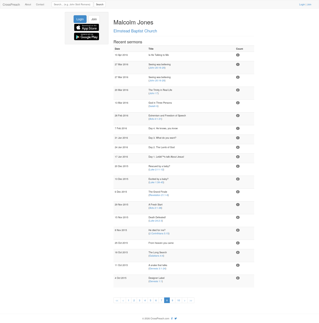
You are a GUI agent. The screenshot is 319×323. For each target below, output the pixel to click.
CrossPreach (11, 4)
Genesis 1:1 (155, 281)
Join (309, 4)
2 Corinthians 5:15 (159, 233)
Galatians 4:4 (156, 255)
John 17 (153, 93)
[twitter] (175, 318)
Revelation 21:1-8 (158, 195)
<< (117, 300)
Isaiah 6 (153, 106)
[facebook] (171, 318)
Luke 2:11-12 (156, 169)
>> (191, 300)
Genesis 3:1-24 (157, 268)
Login (302, 4)
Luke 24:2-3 (155, 220)
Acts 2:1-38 (155, 207)
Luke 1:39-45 (156, 182)
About (28, 4)
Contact (40, 4)
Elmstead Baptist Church (135, 31)
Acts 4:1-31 (155, 118)
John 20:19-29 (157, 67)
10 (178, 300)
